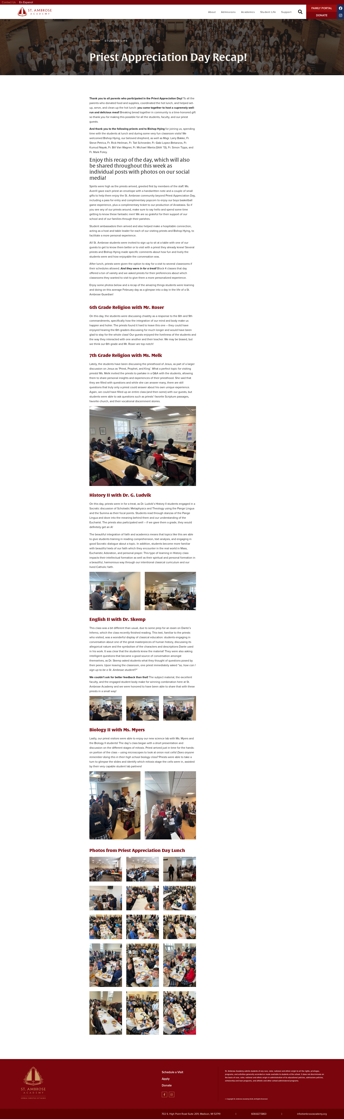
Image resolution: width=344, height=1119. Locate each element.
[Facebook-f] (164, 1094)
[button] (300, 12)
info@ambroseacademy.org (312, 1114)
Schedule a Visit (172, 1072)
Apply (166, 1079)
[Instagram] (171, 1094)
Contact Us (9, 2)
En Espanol (26, 2)
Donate (167, 1085)
